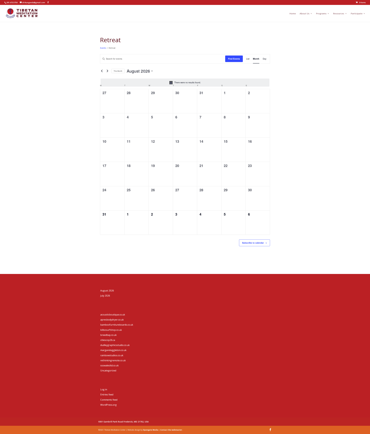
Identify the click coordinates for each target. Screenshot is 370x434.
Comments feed (108, 399)
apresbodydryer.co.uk (112, 319)
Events (103, 48)
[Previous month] (101, 71)
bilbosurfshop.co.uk (111, 329)
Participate (356, 13)
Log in (103, 389)
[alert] (185, 83)
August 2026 (107, 290)
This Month (118, 71)
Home (292, 13)
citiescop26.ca (107, 340)
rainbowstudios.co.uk (111, 355)
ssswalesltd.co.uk (109, 365)
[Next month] (107, 71)
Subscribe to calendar (253, 242)
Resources (338, 13)
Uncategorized (108, 370)
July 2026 (105, 295)
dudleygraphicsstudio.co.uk (115, 345)
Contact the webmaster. (171, 430)
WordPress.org (108, 404)
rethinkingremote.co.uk (113, 360)
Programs (321, 13)
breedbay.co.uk (108, 335)
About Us (304, 13)
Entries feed (106, 394)
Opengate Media (150, 430)
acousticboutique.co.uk (112, 314)
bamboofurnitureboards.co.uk (116, 324)
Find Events (234, 58)
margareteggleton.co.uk (113, 350)
